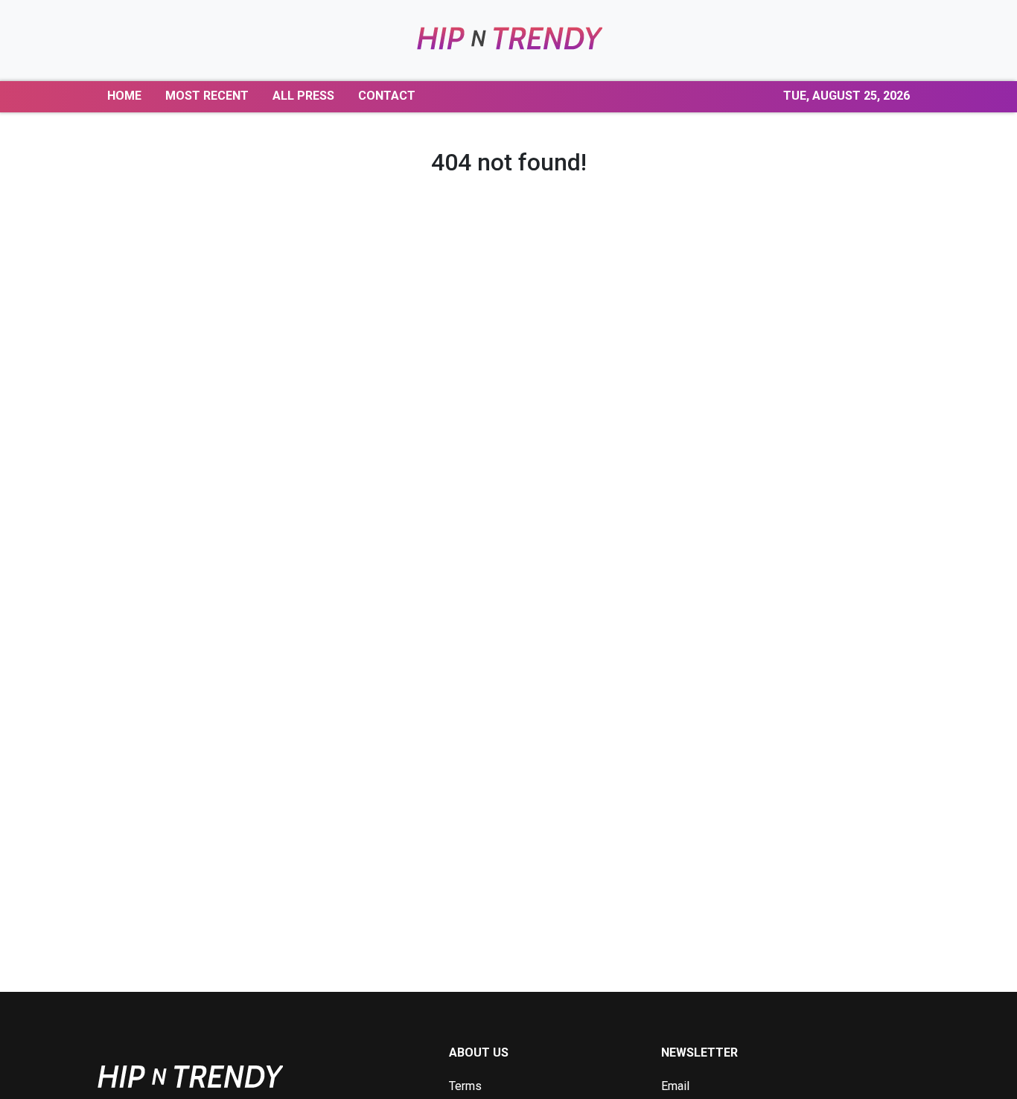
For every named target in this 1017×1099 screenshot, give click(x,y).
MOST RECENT (207, 96)
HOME (124, 96)
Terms (465, 1086)
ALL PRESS (303, 96)
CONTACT (386, 96)
